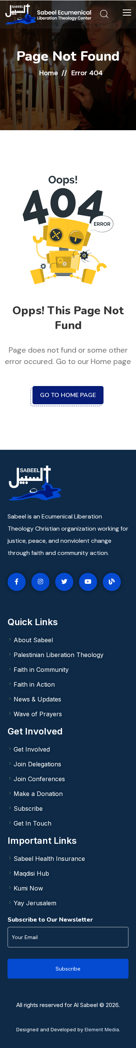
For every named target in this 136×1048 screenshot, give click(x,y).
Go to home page (68, 395)
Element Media (102, 1029)
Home (48, 72)
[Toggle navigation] (125, 12)
